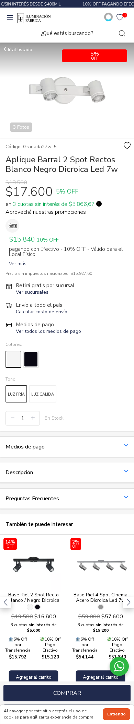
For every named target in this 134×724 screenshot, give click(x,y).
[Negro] (31, 359)
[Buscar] (122, 33)
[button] (128, 602)
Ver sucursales (32, 292)
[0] (119, 18)
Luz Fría (16, 394)
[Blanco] (13, 359)
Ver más (17, 262)
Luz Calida (42, 394)
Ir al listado (19, 49)
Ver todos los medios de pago (48, 331)
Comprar (67, 693)
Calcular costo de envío (41, 311)
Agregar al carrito (34, 677)
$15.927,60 (81, 273)
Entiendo (116, 714)
